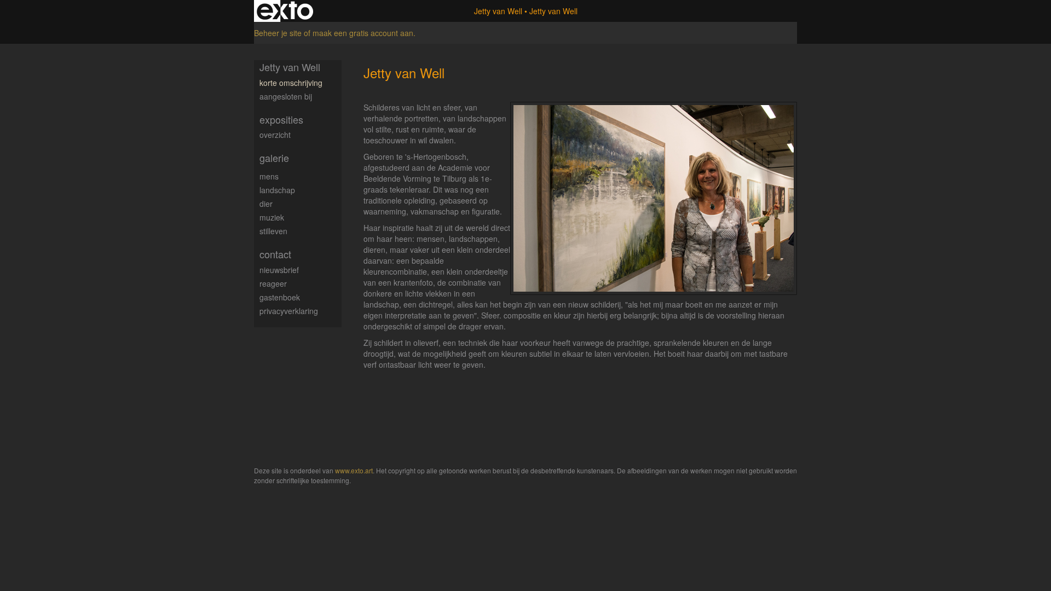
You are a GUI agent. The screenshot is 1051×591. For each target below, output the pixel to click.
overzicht (275, 134)
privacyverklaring (288, 310)
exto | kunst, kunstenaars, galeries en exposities (285, 11)
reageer (273, 283)
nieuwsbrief (279, 269)
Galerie (274, 158)
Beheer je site (278, 32)
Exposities (281, 119)
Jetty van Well (498, 10)
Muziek (271, 217)
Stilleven (273, 230)
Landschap (277, 189)
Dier (266, 203)
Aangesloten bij (285, 96)
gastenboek (279, 297)
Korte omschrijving (290, 82)
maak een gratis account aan (363, 32)
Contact (275, 254)
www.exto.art (354, 470)
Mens (269, 176)
